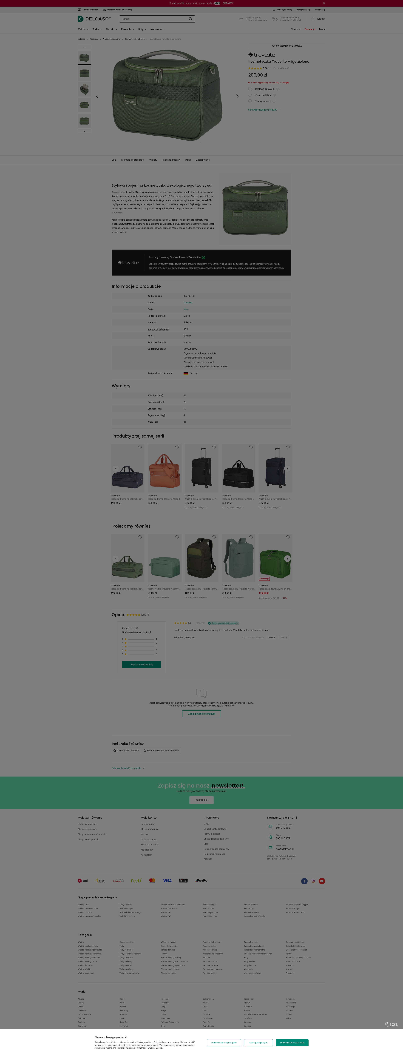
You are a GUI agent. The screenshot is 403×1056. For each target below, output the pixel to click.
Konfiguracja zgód (258, 1042)
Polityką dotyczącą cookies (166, 1042)
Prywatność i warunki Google (149, 1048)
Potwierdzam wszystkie (292, 1042)
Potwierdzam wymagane (224, 1042)
